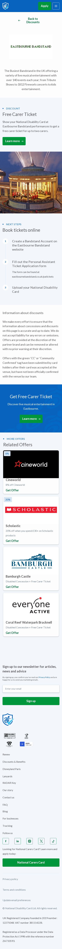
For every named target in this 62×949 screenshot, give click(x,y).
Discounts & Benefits (14, 761)
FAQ (5, 804)
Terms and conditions (14, 889)
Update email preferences (17, 900)
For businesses (10, 818)
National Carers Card (31, 862)
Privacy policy (10, 878)
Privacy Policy (44, 677)
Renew (6, 754)
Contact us (8, 797)
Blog (5, 811)
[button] (55, 6)
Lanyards (7, 776)
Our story (8, 790)
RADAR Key (9, 782)
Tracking (7, 825)
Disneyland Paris (12, 768)
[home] (6, 6)
